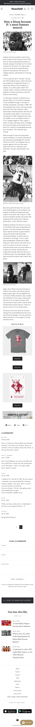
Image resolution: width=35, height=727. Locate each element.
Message (5, 564)
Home (11, 15)
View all (17, 616)
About (17, 669)
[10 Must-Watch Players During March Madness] (6, 623)
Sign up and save (17, 702)
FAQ (17, 678)
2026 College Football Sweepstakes (17, 697)
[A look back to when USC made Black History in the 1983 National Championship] (6, 648)
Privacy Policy (17, 690)
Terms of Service (18, 586)
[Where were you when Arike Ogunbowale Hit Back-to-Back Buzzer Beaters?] (6, 633)
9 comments (14, 18)
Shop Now (17, 359)
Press (17, 684)
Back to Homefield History (18, 600)
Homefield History (19, 15)
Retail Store (17, 681)
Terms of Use (17, 694)
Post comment (17, 579)
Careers (17, 672)
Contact (17, 675)
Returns (17, 687)
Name (4, 545)
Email (4, 555)
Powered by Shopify (17, 725)
